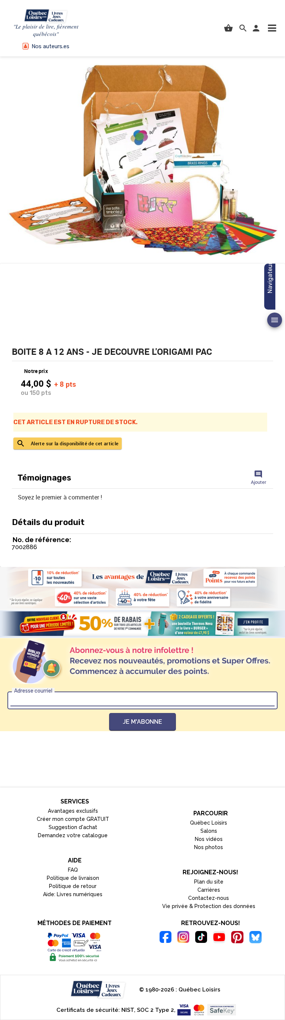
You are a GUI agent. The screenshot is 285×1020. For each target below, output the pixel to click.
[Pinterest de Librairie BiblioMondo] (237, 938)
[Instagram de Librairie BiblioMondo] (183, 938)
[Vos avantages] (142, 587)
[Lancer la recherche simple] (243, 28)
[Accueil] (46, 16)
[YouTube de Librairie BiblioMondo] (219, 938)
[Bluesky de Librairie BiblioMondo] (255, 938)
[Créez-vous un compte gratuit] (142, 623)
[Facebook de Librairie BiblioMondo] (165, 938)
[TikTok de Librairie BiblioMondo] (201, 938)
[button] (272, 28)
